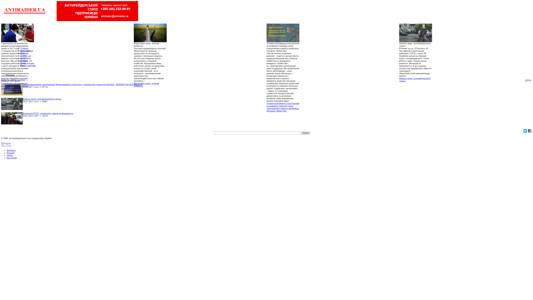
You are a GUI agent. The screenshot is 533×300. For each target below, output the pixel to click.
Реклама (10, 153)
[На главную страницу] (1, 75)
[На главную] (25, 13)
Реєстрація (12, 158)
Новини (24, 53)
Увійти (10, 155)
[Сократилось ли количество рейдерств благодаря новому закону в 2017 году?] (17, 41)
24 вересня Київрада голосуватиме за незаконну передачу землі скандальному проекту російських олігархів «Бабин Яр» (282, 107)
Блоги (23, 63)
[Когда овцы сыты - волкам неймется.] (150, 41)
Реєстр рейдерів (28, 65)
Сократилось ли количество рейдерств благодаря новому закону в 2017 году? (14, 86)
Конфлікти (26, 58)
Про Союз (25, 50)
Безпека (24, 60)
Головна (24, 48)
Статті (24, 55)
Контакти (11, 150)
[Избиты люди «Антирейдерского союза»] (415, 41)
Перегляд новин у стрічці (13, 80)
